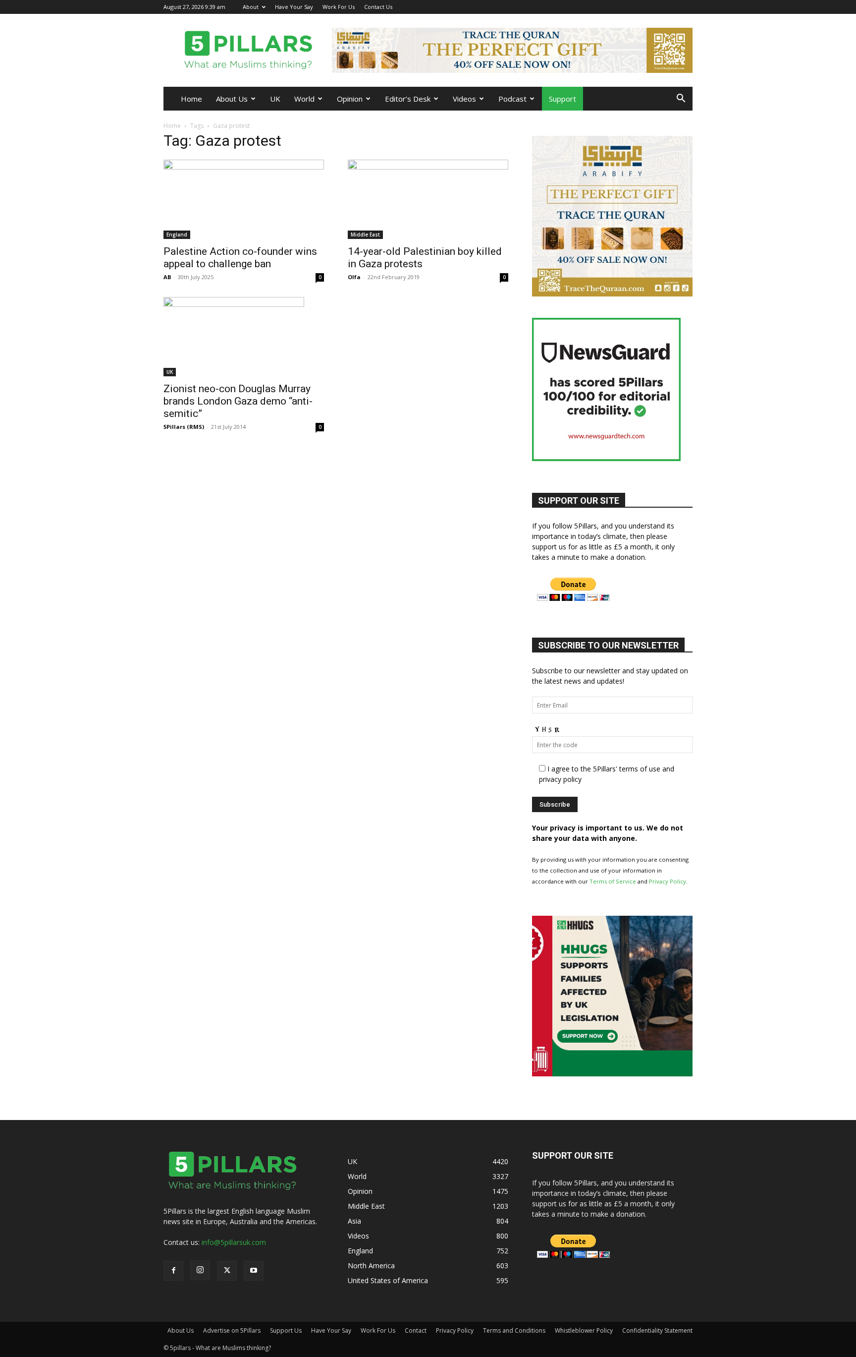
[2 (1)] (612, 293)
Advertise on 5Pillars (232, 1330)
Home (191, 99)
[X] (668, 6)
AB (167, 277)
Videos (464, 99)
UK (275, 99)
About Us (232, 99)
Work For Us (338, 6)
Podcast (512, 99)
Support (562, 99)
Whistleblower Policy (584, 1330)
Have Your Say (294, 6)
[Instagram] (652, 6)
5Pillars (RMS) (183, 426)
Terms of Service (612, 881)
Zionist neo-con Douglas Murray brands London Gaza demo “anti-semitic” (238, 401)
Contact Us (378, 6)
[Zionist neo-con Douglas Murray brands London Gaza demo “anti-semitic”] (243, 336)
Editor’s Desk (407, 99)
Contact (416, 1330)
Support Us (286, 1330)
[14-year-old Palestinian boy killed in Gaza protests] (428, 199)
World (304, 99)
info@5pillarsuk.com (234, 1242)
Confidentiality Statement (657, 1330)
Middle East (365, 234)
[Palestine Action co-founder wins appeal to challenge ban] (243, 199)
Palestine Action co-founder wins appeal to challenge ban (240, 257)
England (176, 234)
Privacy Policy (667, 881)
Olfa (354, 277)
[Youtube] (685, 6)
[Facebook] (636, 6)
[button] (681, 99)
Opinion (350, 99)
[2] (512, 50)
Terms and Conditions (514, 1330)
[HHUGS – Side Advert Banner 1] (612, 1073)
